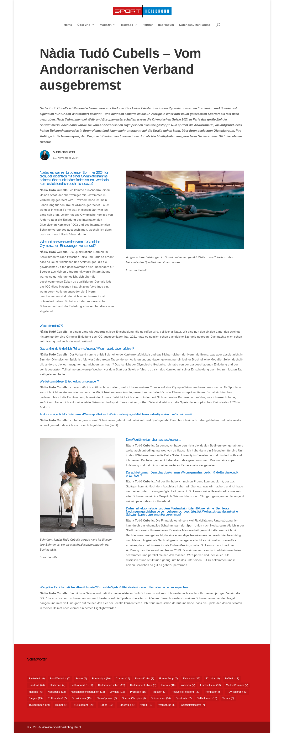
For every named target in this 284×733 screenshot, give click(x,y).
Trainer (61, 704)
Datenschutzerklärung (195, 24)
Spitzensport (161, 698)
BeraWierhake (60, 678)
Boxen (81, 678)
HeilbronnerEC (81, 685)
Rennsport (213, 691)
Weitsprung (166, 704)
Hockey (168, 685)
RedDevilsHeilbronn (186, 691)
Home (68, 24)
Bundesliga (101, 678)
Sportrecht (184, 698)
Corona (123, 678)
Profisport (138, 691)
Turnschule (126, 704)
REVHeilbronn (237, 691)
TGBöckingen (39, 704)
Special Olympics (134, 698)
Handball (37, 685)
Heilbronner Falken (143, 685)
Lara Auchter (67, 152)
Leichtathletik (210, 685)
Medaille (36, 691)
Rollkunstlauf (57, 698)
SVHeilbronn (207, 698)
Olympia (117, 691)
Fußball (232, 678)
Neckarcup (57, 691)
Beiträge (127, 24)
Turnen (106, 704)
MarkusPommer (237, 685)
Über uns (83, 24)
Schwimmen (81, 698)
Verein (146, 704)
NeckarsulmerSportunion (88, 691)
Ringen (36, 698)
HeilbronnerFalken (111, 685)
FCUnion (212, 678)
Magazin (106, 24)
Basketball (37, 678)
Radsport (159, 691)
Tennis (228, 698)
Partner (148, 24)
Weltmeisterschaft (193, 704)
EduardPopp (168, 678)
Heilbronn (57, 685)
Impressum (166, 24)
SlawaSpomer (107, 698)
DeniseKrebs (144, 678)
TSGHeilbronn (83, 704)
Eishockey (191, 678)
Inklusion (188, 685)
